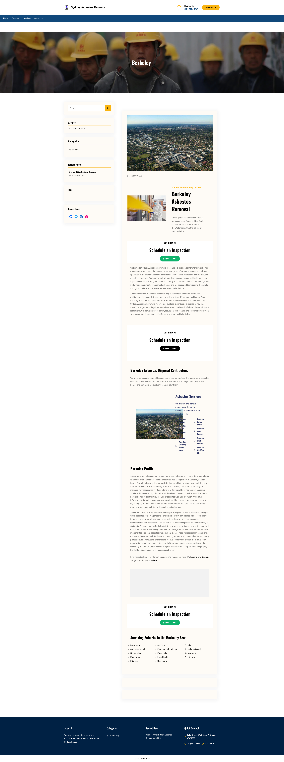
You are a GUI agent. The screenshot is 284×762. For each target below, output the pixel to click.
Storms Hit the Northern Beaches (82, 172)
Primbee (134, 661)
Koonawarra (136, 657)
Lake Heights (163, 657)
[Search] (108, 108)
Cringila (188, 645)
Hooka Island (136, 653)
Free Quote (211, 7)
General (75, 149)
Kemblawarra (191, 653)
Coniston (161, 645)
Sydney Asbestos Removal (88, 7)
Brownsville (135, 645)
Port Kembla (190, 657)
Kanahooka (162, 653)
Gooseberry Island (193, 649)
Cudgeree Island (137, 649)
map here (153, 560)
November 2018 (78, 128)
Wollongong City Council (197, 557)
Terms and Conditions (142, 758)
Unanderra (162, 661)
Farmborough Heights (167, 649)
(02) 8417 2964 (191, 9)
